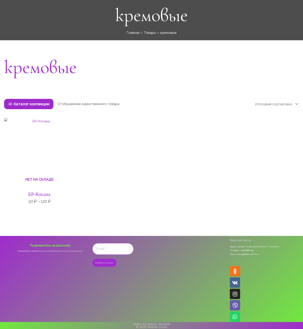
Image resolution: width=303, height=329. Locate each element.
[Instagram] (235, 294)
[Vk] (235, 282)
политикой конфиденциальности (51, 251)
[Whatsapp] (235, 316)
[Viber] (235, 305)
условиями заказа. (75, 251)
